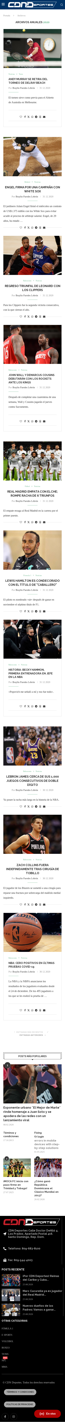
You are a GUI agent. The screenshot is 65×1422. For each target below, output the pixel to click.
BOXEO (6, 1348)
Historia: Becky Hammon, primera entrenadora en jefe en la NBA (30, 673)
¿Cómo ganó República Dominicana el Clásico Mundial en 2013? (46, 1188)
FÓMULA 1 (7, 1329)
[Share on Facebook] (25, 117)
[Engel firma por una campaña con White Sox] (32, 156)
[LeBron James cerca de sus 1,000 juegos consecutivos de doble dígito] (32, 746)
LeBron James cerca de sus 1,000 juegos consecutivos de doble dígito (32, 781)
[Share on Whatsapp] (32, 117)
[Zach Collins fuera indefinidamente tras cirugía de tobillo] (32, 834)
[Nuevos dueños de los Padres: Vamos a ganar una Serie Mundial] (11, 1310)
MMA (4, 1367)
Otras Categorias (15, 1321)
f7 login (39, 1136)
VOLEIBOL (8, 1341)
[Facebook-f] (5, 1416)
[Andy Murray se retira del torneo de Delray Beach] (33, 48)
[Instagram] (13, 1416)
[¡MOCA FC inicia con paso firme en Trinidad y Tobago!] (17, 1167)
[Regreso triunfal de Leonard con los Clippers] (32, 255)
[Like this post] (21, 117)
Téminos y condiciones (11, 1134)
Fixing (38, 1132)
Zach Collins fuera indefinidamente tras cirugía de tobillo (32, 869)
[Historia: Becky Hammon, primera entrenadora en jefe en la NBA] (33, 639)
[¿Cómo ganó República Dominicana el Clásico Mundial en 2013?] (48, 1167)
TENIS (5, 1354)
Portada (6, 15)
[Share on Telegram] (36, 117)
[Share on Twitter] (28, 116)
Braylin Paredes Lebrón (23, 88)
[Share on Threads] (40, 116)
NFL (4, 1360)
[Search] (61, 5)
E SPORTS (7, 1335)
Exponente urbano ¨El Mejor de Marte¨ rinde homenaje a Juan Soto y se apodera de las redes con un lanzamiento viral (32, 1114)
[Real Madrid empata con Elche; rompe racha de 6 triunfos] (32, 461)
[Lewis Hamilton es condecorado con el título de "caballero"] (32, 550)
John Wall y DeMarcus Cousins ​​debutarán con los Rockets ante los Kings (31, 378)
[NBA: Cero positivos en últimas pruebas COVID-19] (33, 932)
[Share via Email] (44, 117)
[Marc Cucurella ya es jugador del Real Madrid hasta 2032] (11, 1295)
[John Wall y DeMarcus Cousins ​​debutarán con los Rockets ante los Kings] (33, 344)
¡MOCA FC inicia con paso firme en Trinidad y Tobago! (15, 1185)
